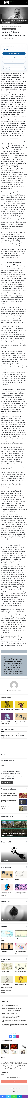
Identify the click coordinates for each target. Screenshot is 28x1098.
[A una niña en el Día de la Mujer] (21, 946)
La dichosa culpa (5, 971)
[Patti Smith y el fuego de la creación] (23, 808)
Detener (14, 65)
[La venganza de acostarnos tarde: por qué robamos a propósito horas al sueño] (5, 1046)
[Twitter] (14, 1033)
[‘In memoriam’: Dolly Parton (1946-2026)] (7, 716)
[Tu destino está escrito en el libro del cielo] (21, 966)
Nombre (4, 755)
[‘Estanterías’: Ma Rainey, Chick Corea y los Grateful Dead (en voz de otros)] (23, 795)
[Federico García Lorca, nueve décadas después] (23, 1051)
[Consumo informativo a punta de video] (21, 887)
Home (5, 26)
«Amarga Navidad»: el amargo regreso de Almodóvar (6, 893)
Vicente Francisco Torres (8, 38)
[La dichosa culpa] (7, 966)
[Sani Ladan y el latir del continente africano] (21, 704)
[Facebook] (12, 1033)
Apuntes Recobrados (14, 26)
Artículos (14, 29)
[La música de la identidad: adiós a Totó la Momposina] (23, 802)
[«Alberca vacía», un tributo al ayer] (21, 716)
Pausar (14, 57)
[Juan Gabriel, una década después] (7, 704)
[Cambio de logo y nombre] (5, 1051)
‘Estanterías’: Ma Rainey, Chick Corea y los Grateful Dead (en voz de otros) (9, 795)
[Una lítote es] (23, 1046)
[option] (14, 828)
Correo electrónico (8, 760)
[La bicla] (21, 933)
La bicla (16, 938)
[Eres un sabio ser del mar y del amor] (21, 979)
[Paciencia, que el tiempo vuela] (7, 933)
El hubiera (17, 879)
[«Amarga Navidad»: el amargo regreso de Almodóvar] (7, 887)
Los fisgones (4, 951)
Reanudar (14, 61)
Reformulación (5, 920)
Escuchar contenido (14, 53)
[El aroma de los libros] (14, 1051)
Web (2, 766)
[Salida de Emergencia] (10, 2)
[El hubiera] (21, 874)
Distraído (4, 860)
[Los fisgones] (7, 946)
